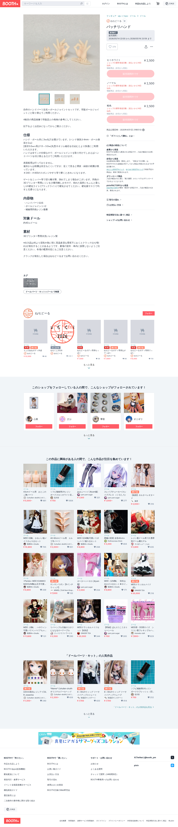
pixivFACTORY (112, 188)
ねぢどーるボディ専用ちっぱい (88, 351)
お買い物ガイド (54, 769)
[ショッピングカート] (158, 3)
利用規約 (71, 821)
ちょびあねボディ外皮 (33, 350)
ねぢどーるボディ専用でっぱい (141, 351)
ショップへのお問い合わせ (118, 220)
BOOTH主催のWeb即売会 (58, 790)
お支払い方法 (115, 205)
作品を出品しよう (143, 4)
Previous (25, 52)
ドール (143, 16)
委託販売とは (10, 795)
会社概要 (63, 821)
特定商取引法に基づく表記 (118, 215)
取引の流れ (114, 199)
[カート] (124, 21)
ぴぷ (69, 419)
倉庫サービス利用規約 (85, 821)
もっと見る (89, 435)
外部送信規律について (135, 821)
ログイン (106, 4)
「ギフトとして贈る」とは (121, 136)
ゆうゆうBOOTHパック (135, 169)
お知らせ (94, 763)
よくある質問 (96, 769)
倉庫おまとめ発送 (55, 785)
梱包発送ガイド (11, 790)
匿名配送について (11, 774)
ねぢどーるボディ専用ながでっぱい (115, 351)
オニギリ (138, 419)
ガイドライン (101, 821)
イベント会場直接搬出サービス (17, 785)
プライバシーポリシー (116, 821)
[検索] (81, 4)
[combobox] (53, 3)
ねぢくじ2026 (56, 350)
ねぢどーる (42, 313)
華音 (102, 419)
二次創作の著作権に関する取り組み (19, 800)
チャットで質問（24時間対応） (104, 774)
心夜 (36, 419)
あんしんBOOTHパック (115, 169)
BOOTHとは (122, 4)
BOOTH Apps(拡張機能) (14, 769)
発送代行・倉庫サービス (14, 779)
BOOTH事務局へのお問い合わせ (105, 779)
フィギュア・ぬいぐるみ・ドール (121, 16)
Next (97, 52)
